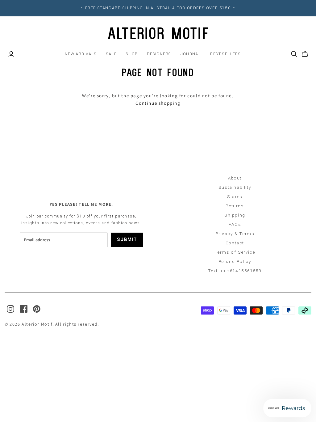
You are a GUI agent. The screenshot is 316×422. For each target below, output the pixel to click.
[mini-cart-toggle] (305, 54)
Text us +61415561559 (235, 271)
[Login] (11, 54)
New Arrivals (81, 54)
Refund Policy (235, 261)
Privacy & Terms (235, 234)
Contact (235, 243)
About (235, 178)
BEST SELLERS (225, 54)
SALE (111, 54)
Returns (235, 206)
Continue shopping (157, 103)
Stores (235, 197)
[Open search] (294, 54)
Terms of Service (235, 252)
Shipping (234, 215)
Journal (191, 54)
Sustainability (234, 187)
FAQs (235, 224)
